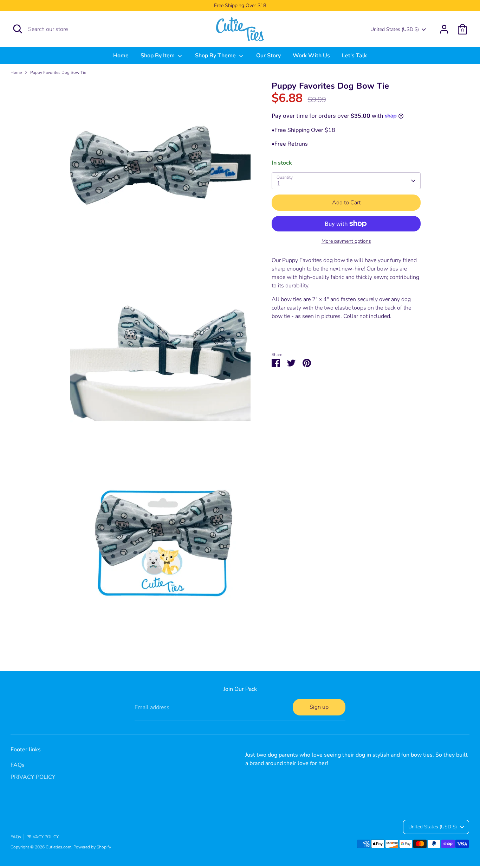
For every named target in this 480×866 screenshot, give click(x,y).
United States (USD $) (394, 29)
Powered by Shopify (92, 847)
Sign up (319, 707)
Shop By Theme (216, 55)
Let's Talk (354, 55)
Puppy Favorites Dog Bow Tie (58, 72)
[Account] (444, 29)
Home (121, 55)
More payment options (346, 241)
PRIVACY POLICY (33, 777)
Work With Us (311, 55)
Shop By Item (158, 55)
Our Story (268, 55)
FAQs (18, 765)
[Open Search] (18, 29)
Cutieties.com (58, 847)
